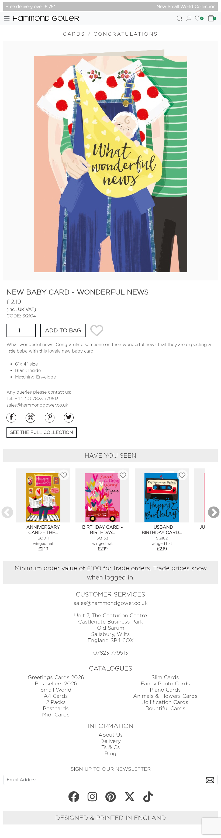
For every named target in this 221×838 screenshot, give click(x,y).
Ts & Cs (110, 747)
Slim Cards (165, 677)
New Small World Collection (186, 6)
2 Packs (56, 702)
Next (213, 512)
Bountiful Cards (165, 708)
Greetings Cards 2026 (56, 677)
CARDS (74, 34)
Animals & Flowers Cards (165, 696)
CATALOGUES (110, 668)
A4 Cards (56, 696)
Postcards (56, 708)
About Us (110, 735)
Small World (55, 690)
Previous (7, 512)
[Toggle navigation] (6, 18)
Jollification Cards (165, 702)
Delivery (110, 741)
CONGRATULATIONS (126, 34)
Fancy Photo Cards (165, 684)
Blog (110, 753)
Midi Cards (56, 715)
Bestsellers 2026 (56, 684)
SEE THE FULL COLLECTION (41, 432)
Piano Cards (165, 690)
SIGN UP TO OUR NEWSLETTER (111, 769)
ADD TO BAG (63, 330)
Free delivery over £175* (30, 6)
